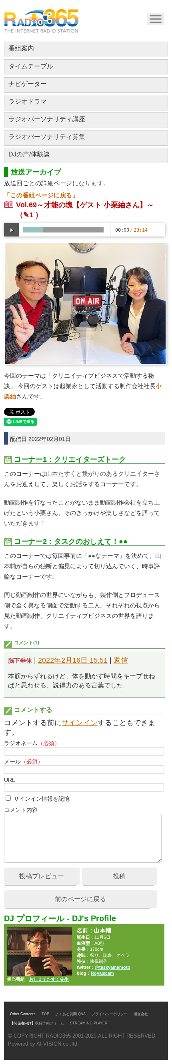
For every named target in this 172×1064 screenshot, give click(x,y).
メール (23, 761)
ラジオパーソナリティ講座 (46, 119)
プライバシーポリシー (110, 1014)
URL (9, 780)
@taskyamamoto (112, 967)
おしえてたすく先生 (49, 979)
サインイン (80, 723)
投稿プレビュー (41, 876)
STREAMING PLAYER (89, 1023)
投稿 (119, 876)
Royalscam (102, 973)
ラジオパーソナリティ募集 (46, 136)
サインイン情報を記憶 (42, 798)
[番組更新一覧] (41, 21)
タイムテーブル (30, 66)
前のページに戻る (80, 899)
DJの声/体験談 (29, 154)
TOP (45, 1014)
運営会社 (141, 1014)
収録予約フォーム (49, 1023)
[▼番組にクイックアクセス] (155, 18)
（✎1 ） (29, 215)
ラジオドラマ (27, 101)
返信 (121, 660)
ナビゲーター (27, 83)
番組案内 (21, 48)
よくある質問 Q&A (70, 1014)
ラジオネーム (32, 743)
